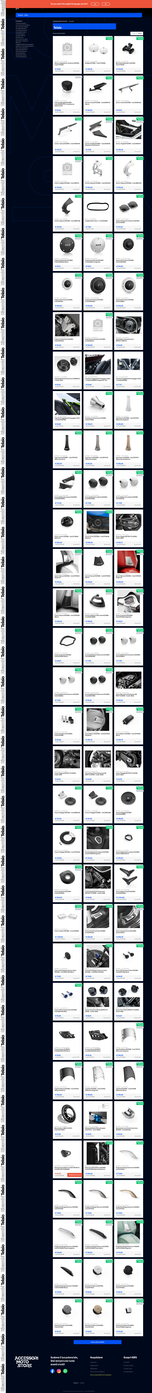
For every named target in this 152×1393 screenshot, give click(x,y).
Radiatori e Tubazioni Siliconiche (25, 46)
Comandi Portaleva (21, 32)
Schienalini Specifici (21, 49)
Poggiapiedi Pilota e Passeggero (25, 44)
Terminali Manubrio (21, 56)
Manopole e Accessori (22, 41)
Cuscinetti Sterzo (20, 35)
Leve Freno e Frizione (22, 39)
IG (57, 1369)
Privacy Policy (128, 1365)
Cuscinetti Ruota (20, 34)
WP (64, 1369)
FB (51, 1369)
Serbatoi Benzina (20, 53)
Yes (95, 4)
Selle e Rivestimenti (21, 51)
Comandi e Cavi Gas (21, 30)
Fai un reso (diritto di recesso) (100, 1375)
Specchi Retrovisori (21, 55)
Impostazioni (128, 1372)
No (106, 4)
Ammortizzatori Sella (22, 27)
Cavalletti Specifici (21, 28)
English (82, 1383)
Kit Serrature (19, 37)
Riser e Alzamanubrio (22, 48)
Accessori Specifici (21, 23)
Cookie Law (128, 1369)
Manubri (18, 42)
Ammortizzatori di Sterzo (23, 25)
